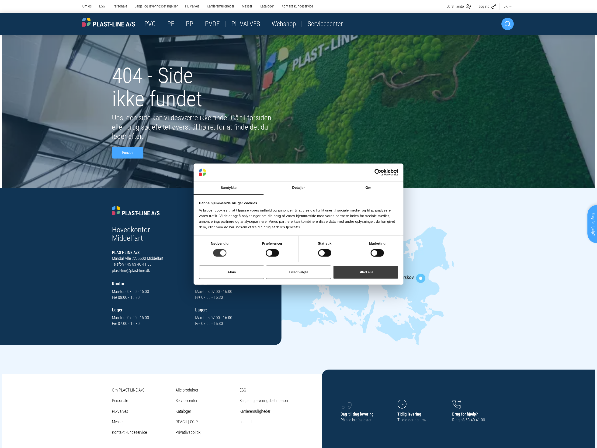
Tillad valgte (298, 272)
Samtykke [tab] (229, 188)
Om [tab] (368, 188)
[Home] (136, 211)
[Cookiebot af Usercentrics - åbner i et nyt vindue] (378, 172)
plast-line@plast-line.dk (131, 270)
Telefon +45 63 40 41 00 (132, 264)
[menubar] (197, 6)
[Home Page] (108, 22)
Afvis (231, 272)
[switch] (272, 253)
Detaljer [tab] (298, 188)
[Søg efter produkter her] (507, 24)
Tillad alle (365, 272)
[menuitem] (88, 6)
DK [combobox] (505, 6)
